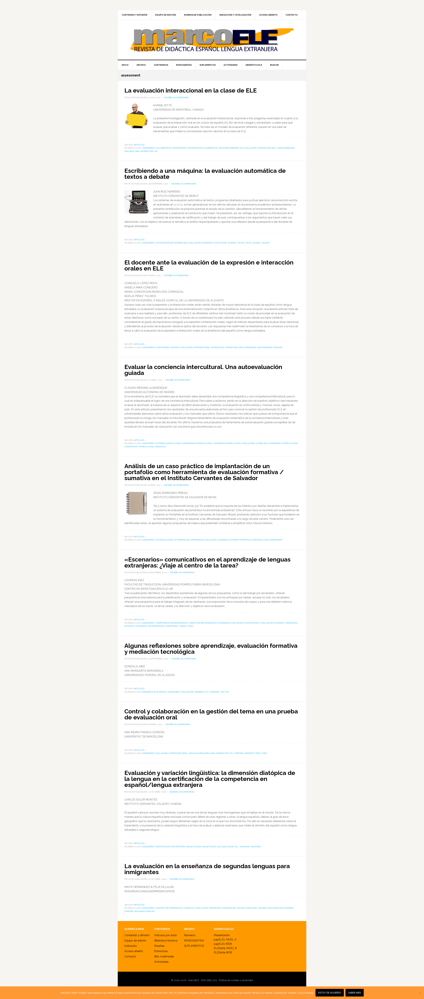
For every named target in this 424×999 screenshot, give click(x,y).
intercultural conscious (152, 446)
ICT (207, 692)
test (222, 692)
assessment (148, 148)
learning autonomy (228, 540)
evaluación (250, 148)
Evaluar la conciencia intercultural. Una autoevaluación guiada (203, 369)
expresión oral (202, 347)
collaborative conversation (171, 148)
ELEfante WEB (223, 952)
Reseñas (159, 945)
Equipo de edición (135, 940)
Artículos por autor (165, 935)
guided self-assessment (268, 443)
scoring (232, 243)
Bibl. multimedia (164, 956)
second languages (247, 908)
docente (175, 347)
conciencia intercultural (227, 443)
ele (241, 148)
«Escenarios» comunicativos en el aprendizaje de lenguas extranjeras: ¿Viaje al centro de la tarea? (207, 562)
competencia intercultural (197, 443)
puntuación (220, 243)
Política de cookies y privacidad (236, 980)
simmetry (249, 753)
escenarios (224, 623)
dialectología (193, 846)
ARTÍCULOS (139, 145)
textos (240, 243)
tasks (191, 626)
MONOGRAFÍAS (194, 940)
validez (256, 243)
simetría (238, 753)
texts (248, 243)
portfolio (258, 540)
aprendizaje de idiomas (154, 692)
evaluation (237, 623)
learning (214, 692)
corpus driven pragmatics (203, 623)
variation (256, 846)
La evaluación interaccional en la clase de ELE (190, 90)
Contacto (130, 956)
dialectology (209, 846)
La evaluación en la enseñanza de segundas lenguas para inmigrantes (207, 869)
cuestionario (163, 347)
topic (264, 753)
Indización (130, 945)
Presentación (222, 935)
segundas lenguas (144, 911)
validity (266, 243)
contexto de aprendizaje (169, 908)
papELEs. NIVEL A (225, 939)
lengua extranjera (199, 753)
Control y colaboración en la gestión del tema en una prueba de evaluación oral (211, 714)
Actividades (161, 961)
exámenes (207, 243)
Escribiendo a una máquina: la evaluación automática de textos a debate (205, 173)
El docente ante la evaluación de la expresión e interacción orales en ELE (208, 265)
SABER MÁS (354, 992)
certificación (163, 846)
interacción (217, 347)
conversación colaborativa (202, 148)
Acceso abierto (133, 951)
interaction (231, 347)
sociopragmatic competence (163, 626)
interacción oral (267, 148)
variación (244, 846)
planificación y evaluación (258, 623)
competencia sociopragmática (172, 623)
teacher (277, 347)
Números (189, 935)
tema (258, 753)
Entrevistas (161, 951)
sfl (156, 151)
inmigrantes (229, 908)
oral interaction (144, 151)
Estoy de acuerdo (329, 992)
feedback (199, 692)
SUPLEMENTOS (194, 945)
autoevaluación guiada (168, 443)
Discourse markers (228, 148)
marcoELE (212, 40)
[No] (420, 992)
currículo (189, 908)
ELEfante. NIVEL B (225, 948)
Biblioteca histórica (165, 940)
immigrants (215, 908)
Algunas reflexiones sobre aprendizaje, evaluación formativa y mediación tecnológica (210, 648)
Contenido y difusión (137, 935)
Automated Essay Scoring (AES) (172, 243)
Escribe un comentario (176, 97)
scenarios (141, 626)
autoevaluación (164, 540)
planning (279, 623)
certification (178, 846)
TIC (227, 692)
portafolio (246, 540)
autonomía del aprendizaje (189, 540)
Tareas (183, 626)
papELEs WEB (223, 943)
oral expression (247, 347)
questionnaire (264, 347)
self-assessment (273, 540)
